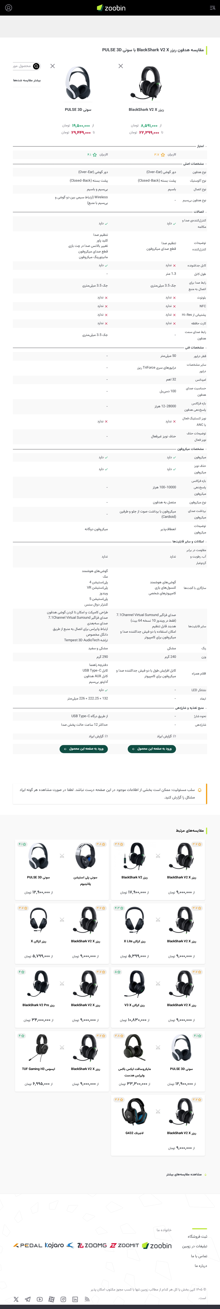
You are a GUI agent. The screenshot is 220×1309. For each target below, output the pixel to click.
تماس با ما (199, 1256)
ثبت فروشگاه (197, 1237)
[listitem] (158, 869)
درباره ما (201, 1266)
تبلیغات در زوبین (194, 1246)
